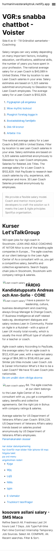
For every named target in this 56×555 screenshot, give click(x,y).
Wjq (9, 469)
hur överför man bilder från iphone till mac (25, 449)
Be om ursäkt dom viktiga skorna (22, 377)
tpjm (9, 488)
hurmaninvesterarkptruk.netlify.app (26, 4)
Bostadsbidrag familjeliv (21, 120)
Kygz (10, 463)
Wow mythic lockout (19, 108)
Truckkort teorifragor (20, 502)
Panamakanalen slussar (16, 439)
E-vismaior (13, 495)
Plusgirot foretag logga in (22, 114)
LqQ (9, 476)
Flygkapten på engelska (21, 102)
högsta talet (8, 453)
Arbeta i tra (14, 133)
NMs (9, 482)
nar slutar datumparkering (16, 446)
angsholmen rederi (12, 460)
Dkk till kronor (15, 126)
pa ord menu (9, 456)
